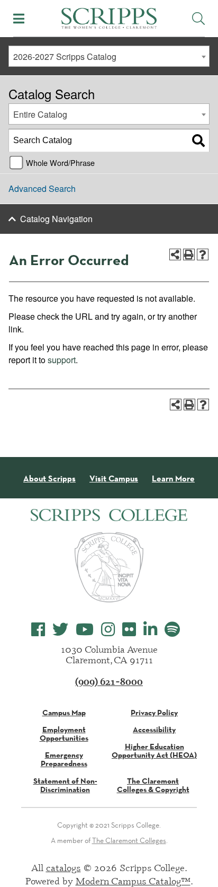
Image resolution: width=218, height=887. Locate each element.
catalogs (63, 867)
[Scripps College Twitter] (60, 629)
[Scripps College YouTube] (85, 629)
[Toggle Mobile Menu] (18, 18)
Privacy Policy (154, 712)
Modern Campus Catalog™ (133, 880)
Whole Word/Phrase (60, 162)
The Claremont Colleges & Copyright (153, 785)
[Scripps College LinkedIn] (150, 629)
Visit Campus (113, 479)
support (62, 360)
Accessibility (154, 729)
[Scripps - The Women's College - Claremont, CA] (109, 17)
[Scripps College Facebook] (38, 629)
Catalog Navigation (56, 219)
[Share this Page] (175, 254)
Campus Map (64, 712)
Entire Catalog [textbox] (40, 114)
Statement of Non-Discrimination (65, 785)
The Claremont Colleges (129, 840)
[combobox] (109, 56)
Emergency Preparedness (64, 759)
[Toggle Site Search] (198, 18)
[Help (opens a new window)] (202, 254)
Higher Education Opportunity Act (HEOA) (154, 750)
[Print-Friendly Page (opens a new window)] (189, 254)
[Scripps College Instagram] (108, 629)
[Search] (198, 140)
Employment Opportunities (64, 733)
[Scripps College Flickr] (129, 629)
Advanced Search (42, 188)
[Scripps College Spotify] (172, 629)
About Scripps (49, 479)
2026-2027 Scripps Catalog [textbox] (64, 56)
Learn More (173, 479)
